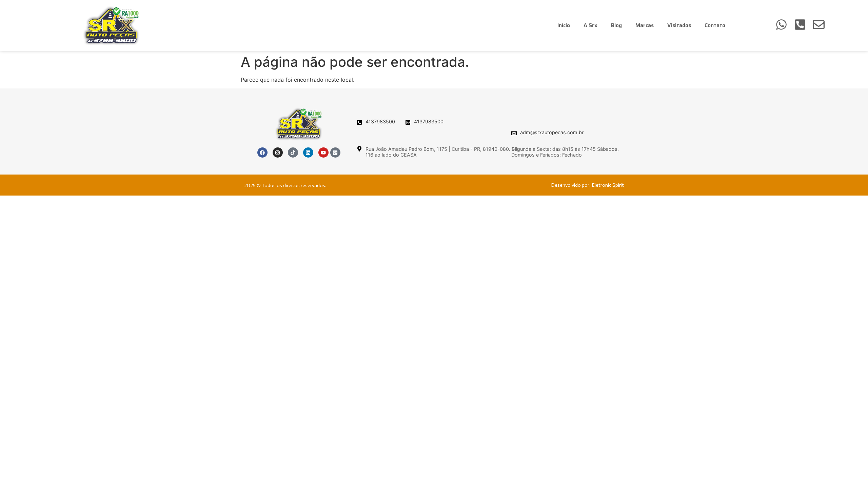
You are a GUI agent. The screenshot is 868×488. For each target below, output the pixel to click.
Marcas (644, 25)
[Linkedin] (308, 152)
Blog (616, 25)
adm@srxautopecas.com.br (552, 132)
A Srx (590, 25)
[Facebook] (262, 152)
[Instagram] (278, 152)
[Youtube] (323, 152)
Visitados (679, 25)
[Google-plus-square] (335, 152)
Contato (715, 25)
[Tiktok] (293, 152)
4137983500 (380, 121)
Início (563, 25)
